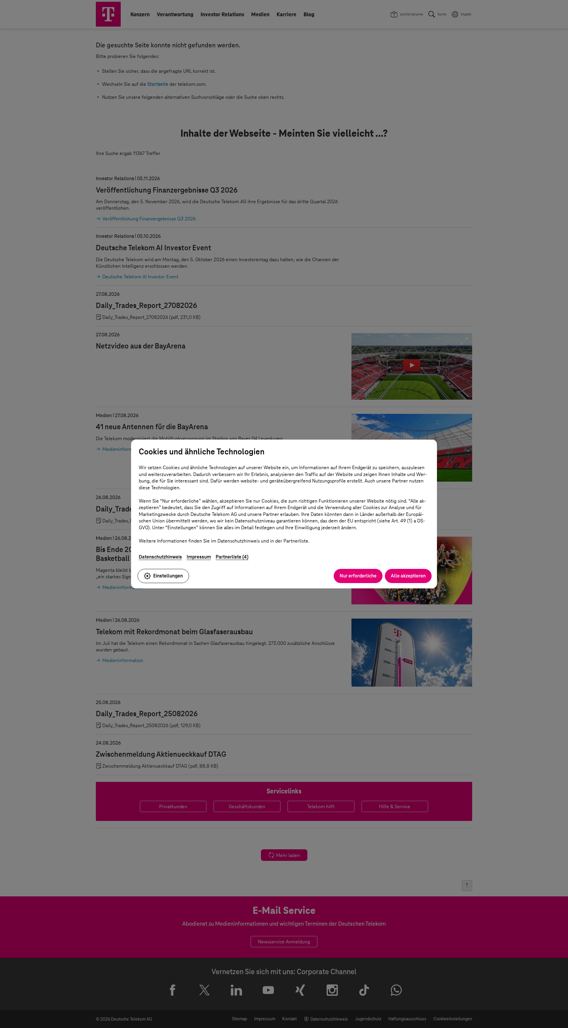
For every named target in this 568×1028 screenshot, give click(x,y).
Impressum (199, 557)
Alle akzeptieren (408, 576)
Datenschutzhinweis (160, 557)
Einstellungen (168, 576)
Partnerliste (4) (232, 557)
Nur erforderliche (358, 576)
